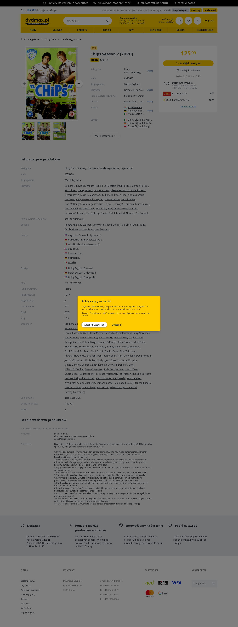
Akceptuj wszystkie (94, 324)
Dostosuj (116, 324)
